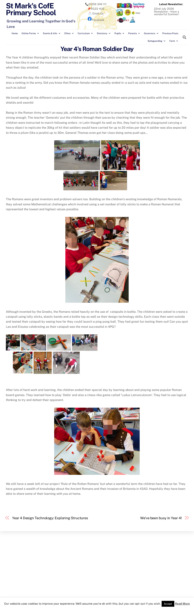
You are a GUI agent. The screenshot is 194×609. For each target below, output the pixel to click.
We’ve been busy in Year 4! (161, 518)
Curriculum (84, 33)
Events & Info (50, 33)
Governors (149, 33)
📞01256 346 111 (95, 4)
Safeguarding (155, 41)
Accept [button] (168, 603)
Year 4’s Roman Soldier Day (97, 48)
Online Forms (29, 33)
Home (15, 33)
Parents (132, 33)
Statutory (102, 33)
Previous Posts (170, 33)
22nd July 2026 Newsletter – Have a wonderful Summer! (166, 11)
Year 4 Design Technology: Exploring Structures (50, 518)
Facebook (98, 19)
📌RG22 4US (95, 8)
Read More (182, 603)
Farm (172, 41)
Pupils (117, 33)
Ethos (67, 33)
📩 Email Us (95, 13)
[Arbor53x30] (136, 14)
